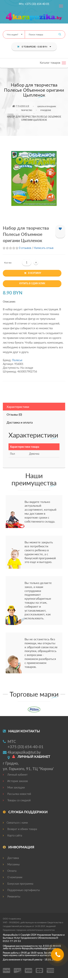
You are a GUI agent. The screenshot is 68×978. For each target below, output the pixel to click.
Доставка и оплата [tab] (20, 422)
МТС (12, 741)
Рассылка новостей (19, 793)
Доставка (13, 858)
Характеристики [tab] (18, 406)
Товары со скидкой (19, 800)
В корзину (34, 273)
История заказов (17, 781)
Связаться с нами (17, 822)
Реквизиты (13, 896)
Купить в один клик (32, 283)
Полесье (17, 360)
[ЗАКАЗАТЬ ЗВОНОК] (57, 956)
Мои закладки (16, 787)
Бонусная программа (20, 883)
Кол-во (8, 262)
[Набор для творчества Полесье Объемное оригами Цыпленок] (34, 178)
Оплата (11, 870)
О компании (14, 877)
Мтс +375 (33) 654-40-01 (34, 3)
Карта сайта (14, 835)
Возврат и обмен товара (22, 829)
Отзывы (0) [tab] (14, 414)
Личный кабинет (17, 774)
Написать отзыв (43, 247)
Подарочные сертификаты (23, 890)
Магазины (13, 864)
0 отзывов (25, 247)
